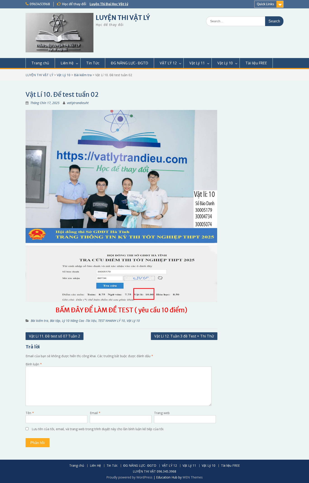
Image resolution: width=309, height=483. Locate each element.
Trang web (162, 413)
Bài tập (55, 320)
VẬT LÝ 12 (168, 63)
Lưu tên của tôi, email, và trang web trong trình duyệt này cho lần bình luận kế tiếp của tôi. (98, 429)
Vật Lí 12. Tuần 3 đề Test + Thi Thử (184, 336)
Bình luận (34, 364)
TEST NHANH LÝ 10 (111, 320)
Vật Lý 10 (225, 63)
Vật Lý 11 (197, 63)
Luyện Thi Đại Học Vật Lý (109, 4)
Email (95, 413)
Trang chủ (40, 63)
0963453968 (40, 4)
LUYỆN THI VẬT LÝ (123, 18)
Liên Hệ (67, 63)
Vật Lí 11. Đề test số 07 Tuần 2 (54, 336)
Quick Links (265, 4)
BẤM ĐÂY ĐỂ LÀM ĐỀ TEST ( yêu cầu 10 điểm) (121, 310)
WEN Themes (193, 477)
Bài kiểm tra (83, 75)
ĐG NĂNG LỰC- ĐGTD (129, 63)
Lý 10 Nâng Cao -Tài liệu (79, 320)
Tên (30, 413)
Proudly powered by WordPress (129, 477)
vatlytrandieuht (78, 103)
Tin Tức (92, 63)
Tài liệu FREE (256, 63)
